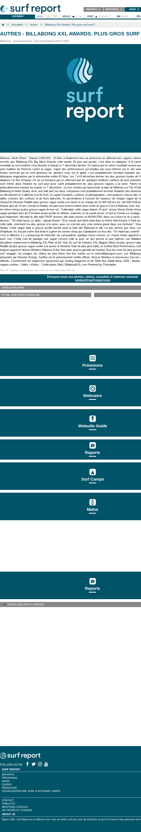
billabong (14, 270)
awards (26, 270)
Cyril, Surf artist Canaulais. (21, 295)
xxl (20, 270)
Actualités (17, 24)
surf (42, 270)
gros (37, 270)
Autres (34, 24)
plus (32, 270)
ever (46, 270)
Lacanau (17, 16)
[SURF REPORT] (20, 757)
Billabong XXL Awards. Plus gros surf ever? (70, 24)
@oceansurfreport (22, 41)
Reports (92, 452)
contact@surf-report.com (92, 280)
